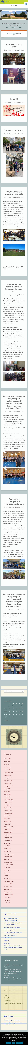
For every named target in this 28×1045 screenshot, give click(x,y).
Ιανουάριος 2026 (8, 775)
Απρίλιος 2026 (7, 767)
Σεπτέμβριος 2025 (8, 786)
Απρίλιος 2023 (7, 848)
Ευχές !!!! (14, 99)
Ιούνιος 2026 (7, 761)
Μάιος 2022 (7, 873)
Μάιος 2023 (7, 845)
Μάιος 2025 (7, 791)
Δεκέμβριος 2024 (8, 805)
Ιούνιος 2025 (7, 788)
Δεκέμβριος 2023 (8, 832)
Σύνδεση (6, 995)
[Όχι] (26, 1038)
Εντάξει (8, 1042)
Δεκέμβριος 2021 (8, 886)
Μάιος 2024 (7, 818)
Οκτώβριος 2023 (8, 837)
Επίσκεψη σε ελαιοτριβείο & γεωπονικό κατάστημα (14, 501)
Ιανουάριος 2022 (8, 883)
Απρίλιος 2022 (7, 875)
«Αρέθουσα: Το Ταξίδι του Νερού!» (12, 927)
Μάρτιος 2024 (7, 824)
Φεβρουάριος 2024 (8, 826)
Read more (19, 1042)
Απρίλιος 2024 (7, 821)
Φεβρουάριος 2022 (8, 881)
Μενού (15, 5)
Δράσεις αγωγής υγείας (9, 930)
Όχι (13, 1042)
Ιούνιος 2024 (7, 816)
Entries (6, 998)
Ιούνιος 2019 (7, 897)
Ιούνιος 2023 (7, 843)
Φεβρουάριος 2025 (8, 799)
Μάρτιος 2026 (7, 769)
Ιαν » (9, 720)
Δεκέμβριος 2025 (8, 778)
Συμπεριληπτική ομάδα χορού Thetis (13, 932)
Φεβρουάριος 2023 (8, 854)
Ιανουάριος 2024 (8, 829)
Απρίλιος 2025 (7, 794)
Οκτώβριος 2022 (8, 862)
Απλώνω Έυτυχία (8, 938)
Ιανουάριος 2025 (8, 802)
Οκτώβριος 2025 (8, 783)
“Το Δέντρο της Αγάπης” (14, 130)
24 (16, 714)
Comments (7, 1000)
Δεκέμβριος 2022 (8, 856)
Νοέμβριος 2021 (8, 889)
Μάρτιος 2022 (7, 878)
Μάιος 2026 (7, 764)
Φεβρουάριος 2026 (8, 772)
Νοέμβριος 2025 (8, 780)
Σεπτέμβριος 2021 (8, 894)
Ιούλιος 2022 (7, 867)
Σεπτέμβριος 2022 (8, 864)
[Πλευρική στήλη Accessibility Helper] (26, 4)
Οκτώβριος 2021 (8, 892)
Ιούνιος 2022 (7, 870)
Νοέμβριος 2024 (8, 807)
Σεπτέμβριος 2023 (8, 840)
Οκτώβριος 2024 (8, 810)
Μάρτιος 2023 (7, 851)
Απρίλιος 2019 (7, 902)
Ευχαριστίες (7, 940)
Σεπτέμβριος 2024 (8, 813)
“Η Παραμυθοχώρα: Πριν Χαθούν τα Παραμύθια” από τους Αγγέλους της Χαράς (13, 947)
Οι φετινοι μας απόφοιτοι (10, 935)
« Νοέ (5, 720)
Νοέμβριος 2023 (8, 835)
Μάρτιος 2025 (7, 797)
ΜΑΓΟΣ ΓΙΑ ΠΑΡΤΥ (9, 965)
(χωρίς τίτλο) (7, 943)
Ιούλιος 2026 (7, 759)
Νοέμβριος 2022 (8, 859)
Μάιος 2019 (7, 900)
